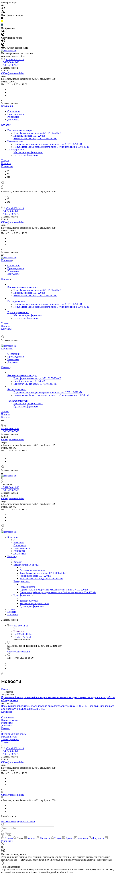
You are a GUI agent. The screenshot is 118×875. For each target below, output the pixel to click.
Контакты (7, 166)
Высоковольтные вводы (20, 130)
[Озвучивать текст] (3, 41)
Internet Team (23, 816)
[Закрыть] (2, 844)
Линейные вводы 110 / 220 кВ (29, 135)
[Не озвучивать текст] (2, 45)
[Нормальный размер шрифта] (3, 8)
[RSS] (2, 673)
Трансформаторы (16, 149)
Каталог (5, 125)
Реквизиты (13, 117)
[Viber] (8, 171)
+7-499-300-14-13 (15, 59)
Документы (13, 119)
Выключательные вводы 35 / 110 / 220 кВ (35, 138)
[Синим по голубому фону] (2, 25)
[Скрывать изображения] (2, 35)
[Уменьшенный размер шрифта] (2, 5)
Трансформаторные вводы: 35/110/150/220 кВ (37, 133)
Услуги (5, 160)
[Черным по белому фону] (2, 18)
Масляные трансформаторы (28, 152)
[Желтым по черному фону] (2, 22)
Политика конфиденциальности (18, 821)
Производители (15, 114)
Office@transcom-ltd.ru (12, 73)
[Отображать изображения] (3, 31)
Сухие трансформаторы (26, 155)
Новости (6, 163)
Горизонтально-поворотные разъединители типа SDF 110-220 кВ (48, 144)
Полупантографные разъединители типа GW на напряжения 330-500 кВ (52, 147)
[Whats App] (8, 177)
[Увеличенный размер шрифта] (3, 12)
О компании (13, 111)
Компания (7, 106)
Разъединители (15, 141)
